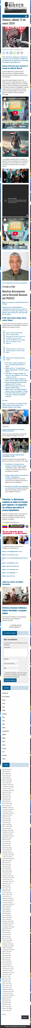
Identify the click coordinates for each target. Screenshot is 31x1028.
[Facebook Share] (3, 52)
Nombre (6, 659)
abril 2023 (5, 845)
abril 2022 (5, 868)
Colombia (4, 714)
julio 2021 (5, 885)
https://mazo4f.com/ (8, 576)
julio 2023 (5, 839)
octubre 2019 (6, 925)
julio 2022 (5, 862)
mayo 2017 (5, 980)
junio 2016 (5, 1001)
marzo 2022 (5, 870)
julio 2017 (5, 976)
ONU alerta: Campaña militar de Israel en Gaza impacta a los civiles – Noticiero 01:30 (16, 375)
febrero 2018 (5, 963)
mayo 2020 (5, 911)
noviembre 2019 (6, 923)
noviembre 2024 (6, 809)
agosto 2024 (5, 815)
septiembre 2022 (7, 858)
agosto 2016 (5, 997)
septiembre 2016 (7, 995)
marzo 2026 (5, 779)
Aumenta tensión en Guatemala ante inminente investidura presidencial (13, 430)
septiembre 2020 (7, 904)
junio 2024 (5, 819)
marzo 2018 (5, 961)
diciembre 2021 (6, 875)
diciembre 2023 (6, 830)
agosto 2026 (5, 769)
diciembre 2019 (6, 921)
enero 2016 (5, 1010)
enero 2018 (5, 965)
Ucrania (4, 748)
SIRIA (3, 741)
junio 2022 (5, 864)
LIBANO (4, 734)
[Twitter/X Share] (11, 52)
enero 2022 (5, 874)
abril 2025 (5, 800)
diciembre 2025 (6, 784)
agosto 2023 (5, 838)
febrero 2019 (5, 940)
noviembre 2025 (6, 786)
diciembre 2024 (6, 807)
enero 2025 (5, 805)
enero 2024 (5, 828)
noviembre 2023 (6, 832)
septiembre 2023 (7, 836)
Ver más (4, 400)
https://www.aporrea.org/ (10, 555)
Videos (3, 759)
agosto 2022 (5, 860)
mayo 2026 (5, 775)
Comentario (7, 647)
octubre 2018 (6, 948)
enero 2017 (5, 987)
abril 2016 (5, 1004)
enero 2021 (5, 896)
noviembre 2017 (6, 968)
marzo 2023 (5, 847)
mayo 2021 (5, 889)
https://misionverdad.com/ (10, 566)
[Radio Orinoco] (15, 5)
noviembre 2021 (6, 877)
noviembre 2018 (6, 946)
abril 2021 (5, 891)
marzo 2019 (5, 938)
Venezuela (4, 755)
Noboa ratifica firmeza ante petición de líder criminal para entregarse (16, 477)
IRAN (3, 724)
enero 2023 (5, 851)
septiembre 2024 (7, 813)
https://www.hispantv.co (9, 573)
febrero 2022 (5, 872)
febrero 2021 (5, 894)
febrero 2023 (5, 849)
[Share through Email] (21, 52)
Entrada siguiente (14, 627)
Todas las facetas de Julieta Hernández (12, 582)
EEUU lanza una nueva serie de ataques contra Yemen (15, 386)
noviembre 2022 (6, 855)
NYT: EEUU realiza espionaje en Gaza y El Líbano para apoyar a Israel (15, 364)
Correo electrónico (9, 663)
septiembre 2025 (7, 790)
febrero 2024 (5, 826)
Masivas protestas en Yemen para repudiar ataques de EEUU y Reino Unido (15, 350)
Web (5, 668)
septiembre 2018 (7, 949)
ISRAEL (3, 728)
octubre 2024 (6, 811)
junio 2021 (5, 887)
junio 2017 (5, 978)
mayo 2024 (5, 820)
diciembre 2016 (6, 989)
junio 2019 (5, 932)
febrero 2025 (5, 803)
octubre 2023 (6, 834)
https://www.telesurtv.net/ (10, 569)
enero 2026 (5, 783)
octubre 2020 (6, 902)
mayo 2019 (5, 934)
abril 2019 (5, 936)
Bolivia (3, 700)
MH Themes (24, 1026)
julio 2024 (5, 817)
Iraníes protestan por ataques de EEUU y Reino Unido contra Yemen (16, 379)
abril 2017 (5, 982)
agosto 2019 (5, 929)
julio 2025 (5, 794)
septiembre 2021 (7, 881)
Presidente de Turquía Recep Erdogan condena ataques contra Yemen (15, 466)
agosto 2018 (5, 951)
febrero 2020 (5, 917)
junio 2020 (5, 910)
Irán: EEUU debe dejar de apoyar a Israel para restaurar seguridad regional (16, 394)
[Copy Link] (18, 52)
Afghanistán (5, 693)
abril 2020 (5, 913)
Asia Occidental (6, 696)
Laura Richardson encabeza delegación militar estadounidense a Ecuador (13, 455)
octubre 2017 (6, 970)
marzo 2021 (5, 893)
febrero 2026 (5, 781)
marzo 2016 (5, 1006)
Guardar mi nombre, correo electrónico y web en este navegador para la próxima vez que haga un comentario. (15, 674)
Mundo (3, 738)
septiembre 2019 (7, 927)
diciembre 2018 (6, 944)
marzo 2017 (5, 984)
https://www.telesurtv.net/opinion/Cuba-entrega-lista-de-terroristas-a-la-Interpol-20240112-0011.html (14, 405)
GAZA (3, 721)
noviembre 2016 (6, 991)
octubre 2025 (6, 788)
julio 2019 (5, 930)
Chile (3, 707)
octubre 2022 (6, 857)
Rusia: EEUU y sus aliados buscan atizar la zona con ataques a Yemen (16, 390)
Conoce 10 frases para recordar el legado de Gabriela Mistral (15, 66)
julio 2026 (5, 771)
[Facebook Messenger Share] (7, 52)
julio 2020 (5, 908)
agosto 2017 (5, 974)
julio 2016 (5, 999)
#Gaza (4, 166)
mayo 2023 (5, 843)
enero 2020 (5, 919)
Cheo (11, 49)
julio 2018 (5, 953)
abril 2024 (5, 822)
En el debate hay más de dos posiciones (14, 283)
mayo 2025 (5, 798)
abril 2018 (5, 959)
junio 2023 (5, 841)
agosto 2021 (5, 883)
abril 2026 (5, 777)
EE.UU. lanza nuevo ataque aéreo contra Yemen (14, 318)
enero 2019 (5, 942)
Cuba (3, 717)
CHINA (3, 710)
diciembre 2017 (6, 966)
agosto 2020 (5, 906)
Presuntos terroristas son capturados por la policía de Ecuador (17, 487)
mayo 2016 (5, 1002)
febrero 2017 (5, 985)
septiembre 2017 (7, 972)
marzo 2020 (5, 915)
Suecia (3, 745)
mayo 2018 (5, 957)
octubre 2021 (6, 879)
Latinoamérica (5, 731)
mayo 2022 (5, 866)
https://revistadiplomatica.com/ (12, 551)
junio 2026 (5, 773)
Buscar (4, 1014)
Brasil (3, 703)
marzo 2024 (5, 824)
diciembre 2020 (6, 898)
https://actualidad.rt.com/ (10, 563)
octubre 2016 (6, 993)
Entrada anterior (17, 625)
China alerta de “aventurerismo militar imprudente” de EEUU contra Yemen (16, 370)
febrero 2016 (5, 1008)
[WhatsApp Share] (14, 52)
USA (3, 752)
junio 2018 (5, 955)
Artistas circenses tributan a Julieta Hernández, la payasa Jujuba (14, 610)
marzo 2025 (5, 801)
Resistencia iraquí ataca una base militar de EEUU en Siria (15, 383)
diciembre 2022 (6, 853)
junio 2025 (5, 796)
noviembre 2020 (6, 900)
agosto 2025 (5, 792)
